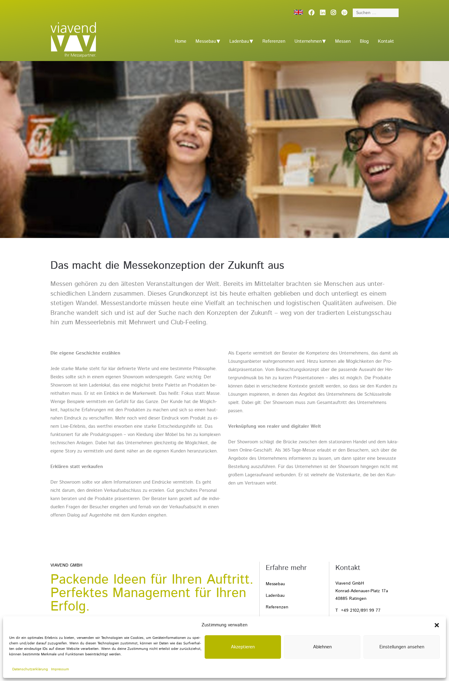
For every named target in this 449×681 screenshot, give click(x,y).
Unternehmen (308, 41)
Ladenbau (239, 41)
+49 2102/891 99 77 (361, 610)
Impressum (60, 669)
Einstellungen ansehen (401, 647)
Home (180, 41)
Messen (343, 41)
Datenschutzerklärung (30, 669)
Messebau (205, 41)
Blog (364, 41)
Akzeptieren (243, 647)
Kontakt (386, 41)
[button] (437, 625)
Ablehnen (322, 647)
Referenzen (273, 41)
